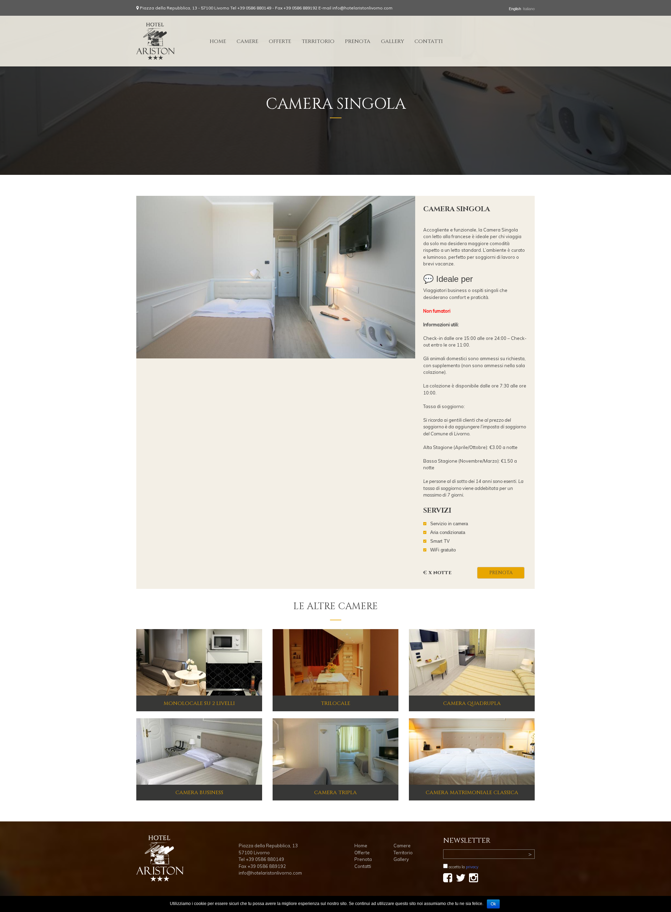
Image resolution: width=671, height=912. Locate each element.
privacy (472, 866)
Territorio (318, 41)
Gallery (392, 41)
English (515, 9)
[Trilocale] (335, 662)
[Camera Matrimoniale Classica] (472, 751)
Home (218, 41)
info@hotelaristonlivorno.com (362, 7)
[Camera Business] (199, 751)
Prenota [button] (501, 572)
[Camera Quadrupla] (472, 662)
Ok (493, 904)
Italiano (529, 9)
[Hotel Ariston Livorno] (155, 41)
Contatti (428, 41)
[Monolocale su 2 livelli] (199, 662)
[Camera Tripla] (335, 751)
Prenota (357, 41)
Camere (247, 41)
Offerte (280, 41)
